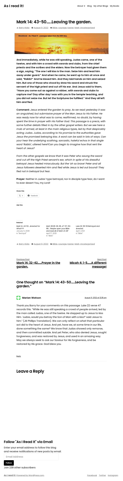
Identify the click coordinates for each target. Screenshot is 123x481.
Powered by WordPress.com (30, 475)
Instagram (113, 475)
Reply (18, 356)
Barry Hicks (24, 27)
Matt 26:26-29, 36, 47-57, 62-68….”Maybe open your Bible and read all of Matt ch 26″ (58, 228)
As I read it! (14, 5)
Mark (77, 27)
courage (62, 27)
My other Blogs (101, 6)
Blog (89, 6)
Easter (71, 27)
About (80, 6)
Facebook (92, 475)
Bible (55, 27)
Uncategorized (87, 27)
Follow (9, 463)
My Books (114, 6)
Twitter (102, 475)
